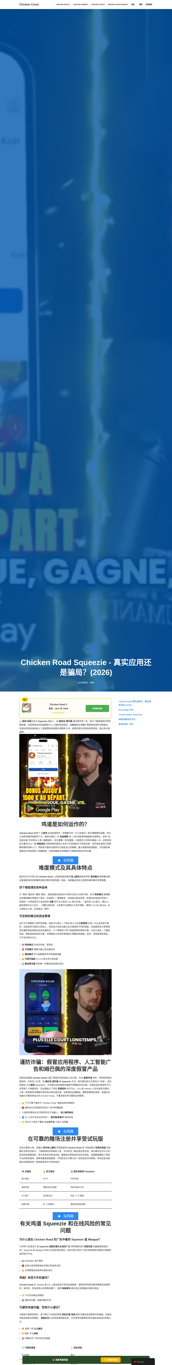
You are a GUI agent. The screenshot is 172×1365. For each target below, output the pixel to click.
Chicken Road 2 (63, 4)
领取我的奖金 (112, 1360)
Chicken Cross (98, 4)
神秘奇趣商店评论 (127, 719)
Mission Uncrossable (118, 4)
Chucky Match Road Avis (130, 714)
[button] (135, 4)
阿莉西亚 (84, 683)
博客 (140, 4)
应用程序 (149, 4)
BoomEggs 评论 (126, 710)
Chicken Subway (80, 4)
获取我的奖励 (97, 708)
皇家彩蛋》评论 (126, 724)
